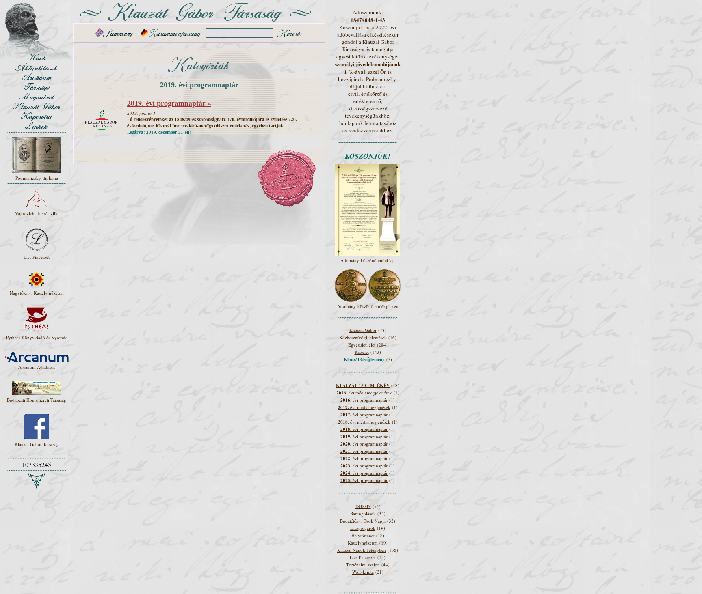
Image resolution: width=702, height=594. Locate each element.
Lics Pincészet (363, 557)
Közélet (362, 352)
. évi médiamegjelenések (364, 393)
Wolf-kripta (363, 572)
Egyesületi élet (361, 345)
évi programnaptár (364, 414)
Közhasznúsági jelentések (363, 337)
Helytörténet (363, 535)
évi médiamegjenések (364, 407)
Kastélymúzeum (363, 543)
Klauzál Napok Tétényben (361, 550)
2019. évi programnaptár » (169, 103)
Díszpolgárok (362, 528)
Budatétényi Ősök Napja (363, 521)
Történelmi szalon (363, 565)
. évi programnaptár (364, 400)
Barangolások (363, 513)
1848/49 (363, 506)
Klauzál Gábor (363, 330)
